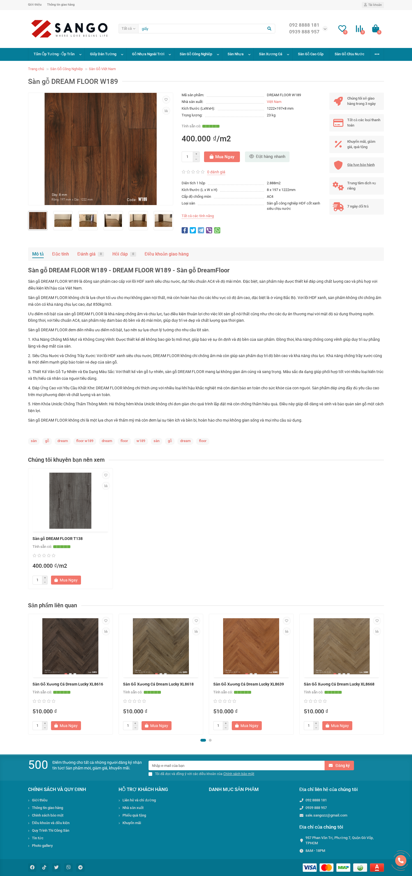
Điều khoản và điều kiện (51, 823)
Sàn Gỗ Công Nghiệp (196, 54)
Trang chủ (36, 69)
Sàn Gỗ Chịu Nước (349, 54)
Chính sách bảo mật (47, 815)
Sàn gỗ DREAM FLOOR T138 (58, 538)
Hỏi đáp (123, 254)
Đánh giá (89, 254)
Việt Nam (274, 102)
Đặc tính (60, 254)
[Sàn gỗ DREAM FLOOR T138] (70, 501)
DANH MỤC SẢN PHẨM (234, 789)
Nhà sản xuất (132, 808)
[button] (203, 740)
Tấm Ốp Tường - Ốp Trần (54, 54)
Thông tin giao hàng (61, 4)
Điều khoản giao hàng (167, 254)
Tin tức (37, 838)
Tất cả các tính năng (198, 216)
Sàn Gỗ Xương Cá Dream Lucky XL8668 (339, 684)
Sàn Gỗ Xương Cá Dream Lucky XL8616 (68, 684)
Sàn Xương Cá (270, 54)
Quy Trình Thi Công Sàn (50, 830)
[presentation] (28, 674)
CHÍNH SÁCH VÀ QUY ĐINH (57, 789)
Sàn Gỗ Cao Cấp (310, 54)
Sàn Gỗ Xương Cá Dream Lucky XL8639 (248, 684)
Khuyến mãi (131, 823)
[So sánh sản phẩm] (166, 111)
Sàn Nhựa (236, 54)
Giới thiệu (34, 4)
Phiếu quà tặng (134, 815)
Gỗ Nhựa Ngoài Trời (148, 54)
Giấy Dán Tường (103, 54)
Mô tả (38, 254)
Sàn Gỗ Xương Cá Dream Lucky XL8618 (158, 684)
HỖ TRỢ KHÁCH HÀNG (143, 789)
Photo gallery (42, 845)
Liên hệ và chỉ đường (139, 800)
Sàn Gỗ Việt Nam (102, 69)
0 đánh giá (216, 172)
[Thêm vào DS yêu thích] (166, 100)
